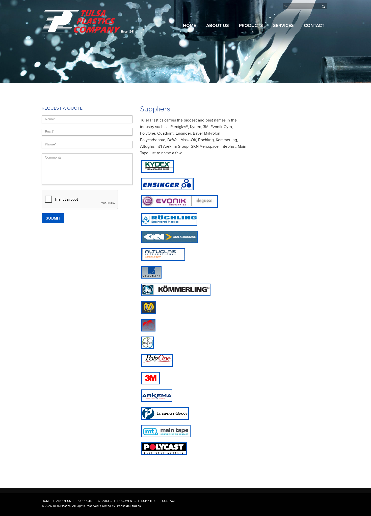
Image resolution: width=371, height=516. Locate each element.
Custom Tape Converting (290, 51)
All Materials (247, 33)
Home (189, 25)
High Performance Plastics (257, 77)
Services (283, 25)
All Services (281, 33)
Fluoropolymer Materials (255, 51)
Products (251, 25)
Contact (314, 25)
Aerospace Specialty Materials (253, 69)
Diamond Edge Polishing (290, 64)
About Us (217, 25)
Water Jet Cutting (285, 39)
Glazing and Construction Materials (256, 59)
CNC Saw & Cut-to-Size (289, 57)
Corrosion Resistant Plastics (258, 39)
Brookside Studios (128, 506)
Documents (126, 501)
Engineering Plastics (253, 45)
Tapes (243, 89)
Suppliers (148, 501)
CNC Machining (283, 45)
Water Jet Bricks (250, 95)
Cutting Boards (249, 83)
